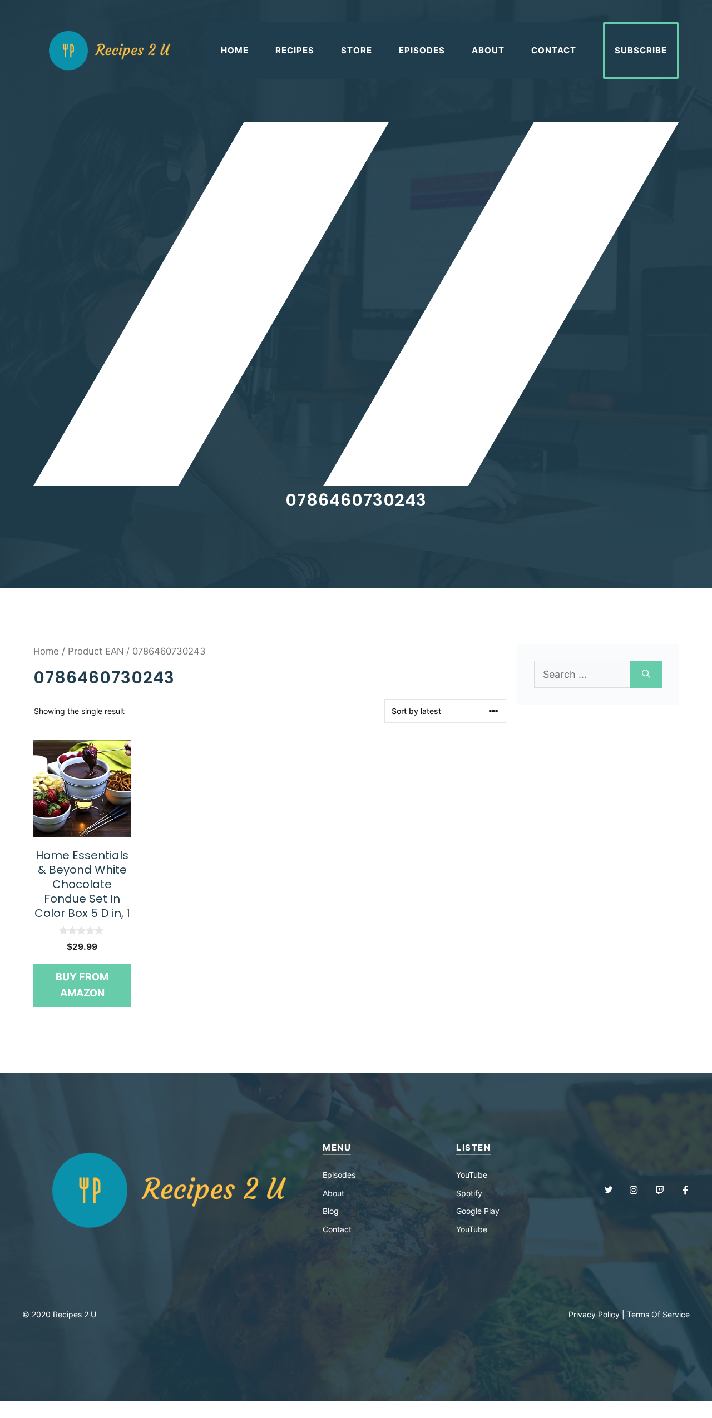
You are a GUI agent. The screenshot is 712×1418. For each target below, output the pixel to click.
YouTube (471, 1174)
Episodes (422, 50)
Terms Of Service (658, 1314)
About (488, 50)
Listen (473, 1147)
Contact (553, 50)
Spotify (469, 1193)
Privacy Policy (594, 1314)
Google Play (478, 1211)
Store (356, 50)
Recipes (294, 50)
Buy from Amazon (82, 985)
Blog (331, 1211)
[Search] (646, 674)
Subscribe (641, 50)
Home (235, 50)
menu (337, 1147)
